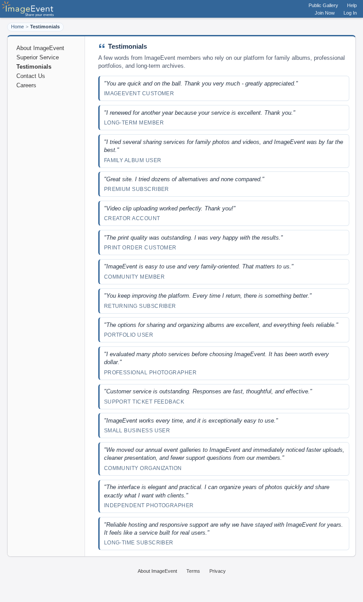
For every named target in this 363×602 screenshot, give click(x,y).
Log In (350, 13)
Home (17, 26)
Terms (193, 571)
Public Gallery (323, 5)
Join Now (325, 13)
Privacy (217, 571)
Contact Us (30, 76)
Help (352, 5)
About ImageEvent (40, 48)
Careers (26, 85)
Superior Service (37, 57)
